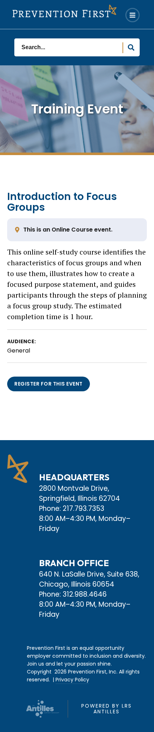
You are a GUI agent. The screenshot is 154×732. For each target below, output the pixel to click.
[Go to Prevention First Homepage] (64, 11)
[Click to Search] (131, 47)
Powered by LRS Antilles (106, 708)
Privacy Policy (72, 679)
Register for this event (48, 383)
